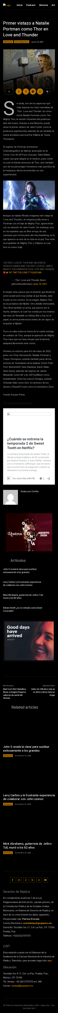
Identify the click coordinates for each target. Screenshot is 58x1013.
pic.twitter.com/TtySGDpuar (25, 272)
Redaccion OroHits (30, 491)
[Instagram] (19, 880)
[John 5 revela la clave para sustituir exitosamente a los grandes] (50, 571)
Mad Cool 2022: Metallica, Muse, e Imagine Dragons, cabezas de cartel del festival (14, 694)
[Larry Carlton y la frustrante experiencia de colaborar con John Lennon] (50, 584)
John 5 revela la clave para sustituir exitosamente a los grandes (20, 571)
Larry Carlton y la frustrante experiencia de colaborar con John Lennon (22, 583)
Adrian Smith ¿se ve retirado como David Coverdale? (22, 609)
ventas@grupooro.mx (22, 985)
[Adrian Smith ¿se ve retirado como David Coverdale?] (50, 610)
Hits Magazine (21, 42)
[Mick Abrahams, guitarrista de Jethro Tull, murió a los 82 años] (50, 597)
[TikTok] (25, 880)
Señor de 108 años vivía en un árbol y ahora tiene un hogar (43, 692)
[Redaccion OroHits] (10, 497)
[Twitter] (26, 91)
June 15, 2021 (40, 284)
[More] (47, 91)
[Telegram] (33, 91)
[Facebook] (19, 91)
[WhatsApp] (40, 91)
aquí (49, 960)
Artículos (8, 42)
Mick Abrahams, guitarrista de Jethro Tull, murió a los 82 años (23, 596)
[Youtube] (45, 880)
